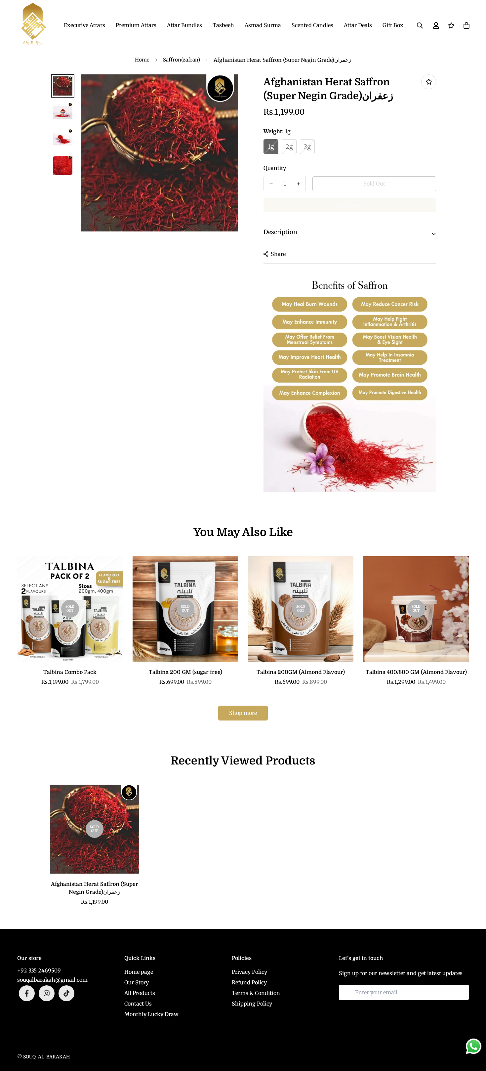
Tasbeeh (223, 25)
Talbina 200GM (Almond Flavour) (301, 672)
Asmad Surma (263, 25)
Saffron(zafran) (181, 60)
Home (142, 60)
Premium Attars (136, 25)
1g (271, 146)
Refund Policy (249, 982)
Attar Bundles (184, 25)
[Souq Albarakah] (33, 25)
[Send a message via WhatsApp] (474, 1046)
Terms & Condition (256, 993)
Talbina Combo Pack (70, 672)
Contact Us (138, 1003)
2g (289, 146)
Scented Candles (312, 25)
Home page (138, 971)
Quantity (274, 168)
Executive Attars (84, 25)
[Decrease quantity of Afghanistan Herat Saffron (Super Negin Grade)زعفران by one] (271, 183)
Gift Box (393, 25)
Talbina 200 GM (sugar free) (185, 672)
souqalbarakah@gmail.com (52, 979)
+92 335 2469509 (39, 970)
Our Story (136, 982)
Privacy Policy (249, 971)
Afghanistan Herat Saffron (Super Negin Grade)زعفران (94, 888)
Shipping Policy (252, 1003)
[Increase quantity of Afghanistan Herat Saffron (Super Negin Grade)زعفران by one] (298, 183)
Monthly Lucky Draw (151, 1014)
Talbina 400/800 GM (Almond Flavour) (416, 672)
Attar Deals (358, 25)
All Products (139, 993)
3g (307, 146)
